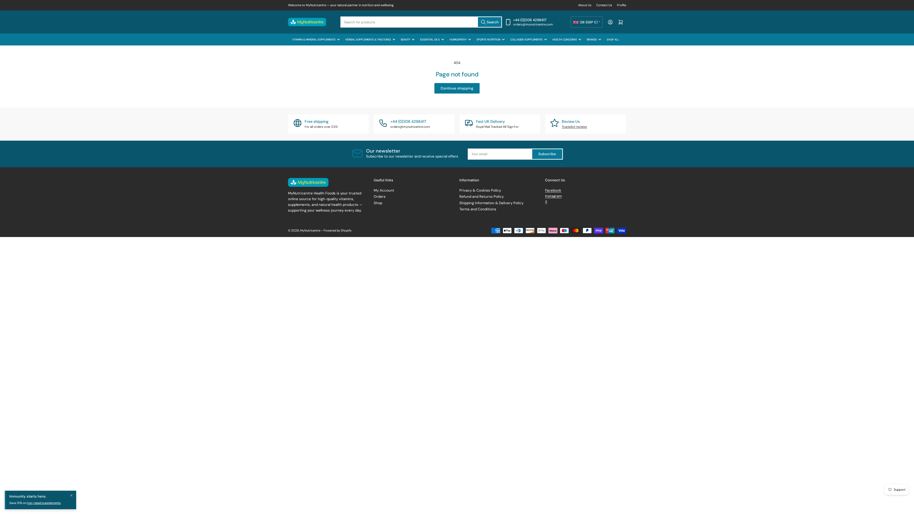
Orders (380, 196)
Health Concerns (564, 39)
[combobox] (421, 22)
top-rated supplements (44, 508)
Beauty (405, 39)
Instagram (553, 196)
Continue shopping (457, 88)
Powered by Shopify (337, 230)
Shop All (613, 39)
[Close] (71, 500)
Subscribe (547, 154)
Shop (378, 203)
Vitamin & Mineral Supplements (314, 39)
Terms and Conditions (477, 209)
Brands (592, 39)
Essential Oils (430, 39)
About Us (584, 5)
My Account (384, 190)
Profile (621, 5)
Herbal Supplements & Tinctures (368, 39)
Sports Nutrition (489, 39)
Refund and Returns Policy (481, 196)
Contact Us (604, 5)
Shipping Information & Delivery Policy (491, 203)
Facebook (553, 190)
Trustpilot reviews (574, 127)
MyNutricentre (310, 230)
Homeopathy (458, 39)
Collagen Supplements (526, 39)
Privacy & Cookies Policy (480, 190)
